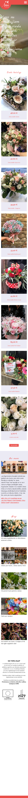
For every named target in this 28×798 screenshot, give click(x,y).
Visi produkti (14, 445)
